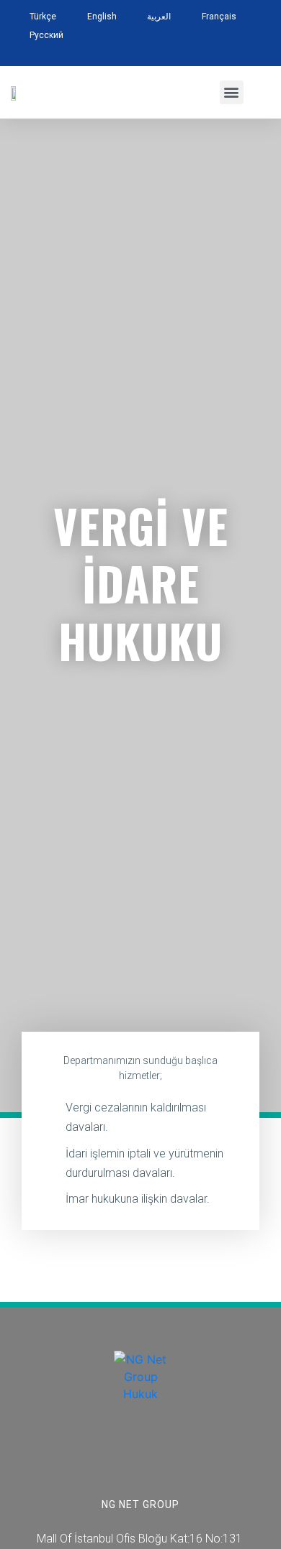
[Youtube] (190, 1457)
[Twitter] (123, 1457)
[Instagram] (157, 1457)
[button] (232, 92)
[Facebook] (90, 1457)
